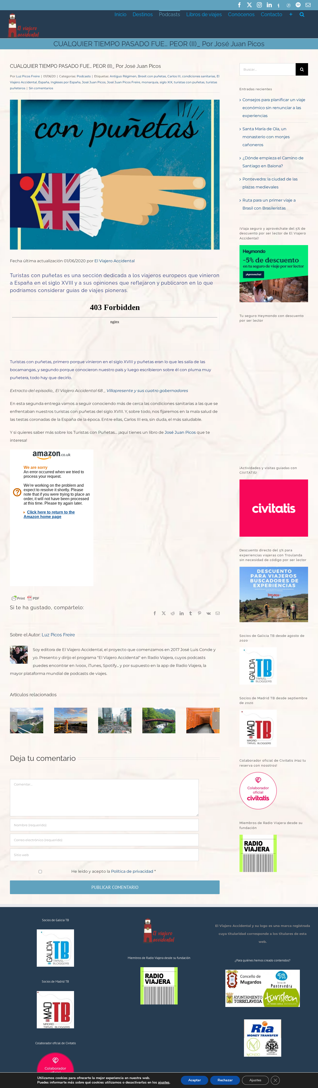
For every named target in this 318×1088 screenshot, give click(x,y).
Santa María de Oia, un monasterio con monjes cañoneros (266, 137)
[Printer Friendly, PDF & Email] (25, 598)
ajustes (163, 1082)
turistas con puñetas (189, 82)
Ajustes (255, 1080)
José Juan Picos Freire (123, 82)
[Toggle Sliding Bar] (290, 14)
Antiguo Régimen (123, 76)
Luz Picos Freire (28, 76)
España (43, 82)
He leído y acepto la (113, 871)
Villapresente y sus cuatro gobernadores (147, 390)
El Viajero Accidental (114, 261)
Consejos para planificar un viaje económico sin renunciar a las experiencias (273, 107)
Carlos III (174, 76)
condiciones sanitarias (198, 76)
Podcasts (84, 76)
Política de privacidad (132, 871)
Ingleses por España (65, 82)
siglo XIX (166, 82)
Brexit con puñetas (152, 76)
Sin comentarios (41, 88)
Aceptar (194, 1080)
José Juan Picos (94, 82)
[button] (302, 14)
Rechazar (225, 1080)
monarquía (150, 82)
